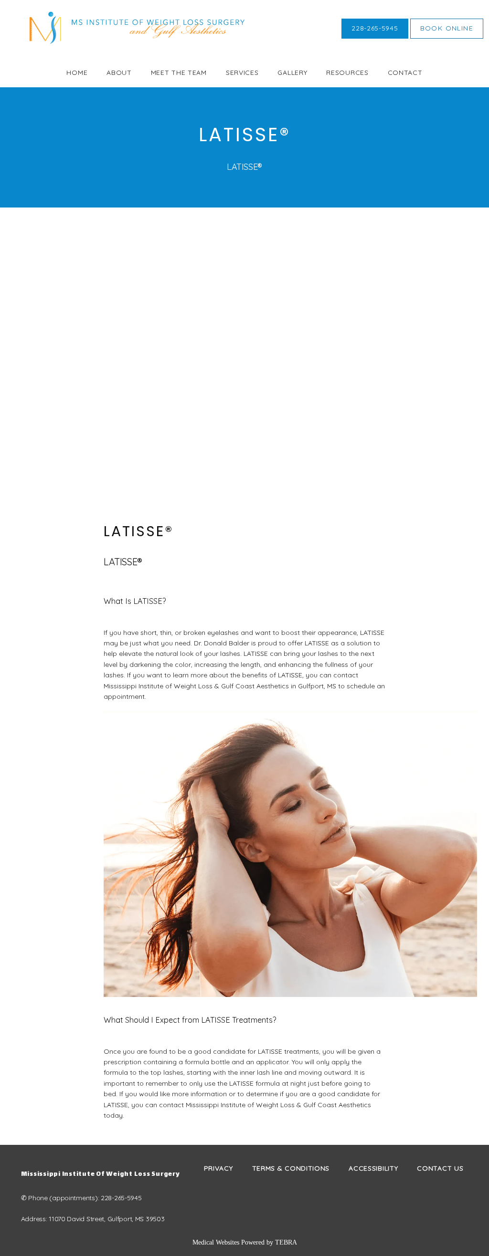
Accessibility (373, 1168)
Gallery (292, 72)
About (119, 72)
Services (242, 72)
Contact (405, 72)
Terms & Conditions (291, 1168)
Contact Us (440, 1168)
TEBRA (286, 1242)
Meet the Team (179, 72)
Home (76, 72)
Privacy (218, 1168)
